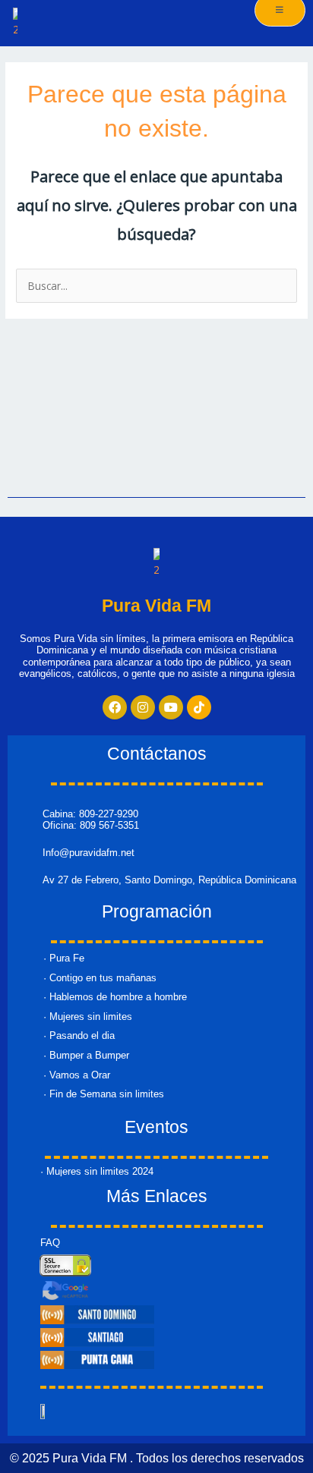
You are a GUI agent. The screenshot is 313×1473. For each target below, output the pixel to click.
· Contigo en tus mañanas (99, 978)
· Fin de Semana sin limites (103, 1094)
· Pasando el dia (79, 1035)
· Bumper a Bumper (86, 1055)
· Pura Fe (63, 958)
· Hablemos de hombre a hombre (115, 996)
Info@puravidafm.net (88, 852)
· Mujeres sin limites (87, 1016)
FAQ (50, 1242)
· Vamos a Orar (76, 1075)
